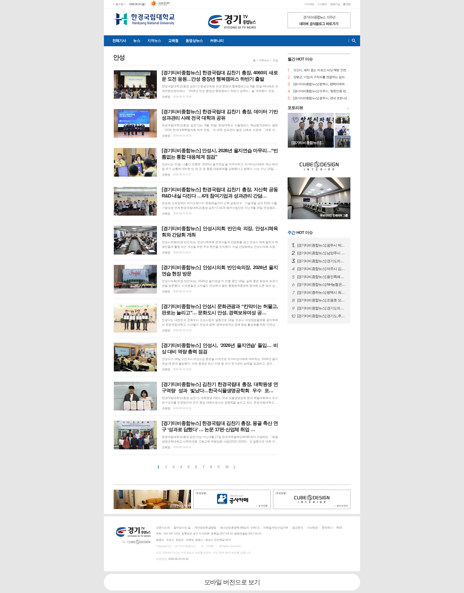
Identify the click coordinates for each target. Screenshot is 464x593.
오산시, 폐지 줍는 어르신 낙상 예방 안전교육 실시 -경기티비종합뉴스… (321, 70)
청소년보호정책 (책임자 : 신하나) (239, 527)
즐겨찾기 (120, 4)
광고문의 (297, 527)
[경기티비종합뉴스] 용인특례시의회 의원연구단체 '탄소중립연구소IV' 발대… (322, 276)
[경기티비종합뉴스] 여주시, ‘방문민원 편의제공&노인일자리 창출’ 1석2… (321, 91)
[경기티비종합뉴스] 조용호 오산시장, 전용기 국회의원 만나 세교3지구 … (322, 300)
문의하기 (327, 527)
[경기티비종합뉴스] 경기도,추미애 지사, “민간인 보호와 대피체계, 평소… (322, 316)
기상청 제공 (161, 5)
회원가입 (335, 4)
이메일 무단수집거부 (275, 527)
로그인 (346, 4)
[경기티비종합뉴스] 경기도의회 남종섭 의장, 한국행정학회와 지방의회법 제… (322, 308)
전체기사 (119, 40)
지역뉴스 (154, 40)
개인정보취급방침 (205, 527)
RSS (339, 527)
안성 (275, 60)
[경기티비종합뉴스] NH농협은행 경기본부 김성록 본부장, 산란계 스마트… (322, 284)
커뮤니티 (217, 40)
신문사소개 (163, 527)
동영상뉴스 (194, 40)
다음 (234, 467)
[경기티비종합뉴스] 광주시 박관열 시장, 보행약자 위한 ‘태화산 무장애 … (322, 245)
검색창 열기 (353, 40)
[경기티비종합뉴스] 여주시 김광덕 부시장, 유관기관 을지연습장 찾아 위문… (322, 268)
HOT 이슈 (300, 232)
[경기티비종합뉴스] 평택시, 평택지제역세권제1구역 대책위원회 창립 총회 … (321, 84)
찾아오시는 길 (182, 527)
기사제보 (309, 4)
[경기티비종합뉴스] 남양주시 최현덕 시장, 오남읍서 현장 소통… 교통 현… (322, 253)
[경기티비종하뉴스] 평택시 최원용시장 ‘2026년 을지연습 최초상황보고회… (322, 292)
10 (226, 467)
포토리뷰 (295, 107)
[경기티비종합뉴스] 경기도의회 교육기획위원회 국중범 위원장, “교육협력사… (322, 261)
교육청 (173, 40)
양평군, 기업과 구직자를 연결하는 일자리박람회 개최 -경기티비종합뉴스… (321, 77)
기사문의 (322, 4)
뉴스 (136, 40)
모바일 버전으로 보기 (232, 582)
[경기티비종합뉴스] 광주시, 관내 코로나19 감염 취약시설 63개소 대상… (321, 98)
